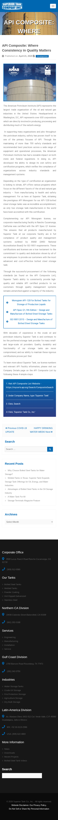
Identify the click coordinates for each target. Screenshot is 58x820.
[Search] (50, 449)
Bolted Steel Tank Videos (15, 760)
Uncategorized (42, 56)
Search (7, 769)
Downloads (9, 752)
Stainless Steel (10, 600)
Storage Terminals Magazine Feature (24, 500)
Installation (9, 645)
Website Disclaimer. (20, 805)
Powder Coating (11, 592)
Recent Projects (11, 756)
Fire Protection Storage (15, 694)
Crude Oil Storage (12, 690)
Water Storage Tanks (13, 686)
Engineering (10, 637)
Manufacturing (11, 641)
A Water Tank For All (16, 496)
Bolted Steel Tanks (12, 584)
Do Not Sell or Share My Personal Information (29, 809)
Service (7, 649)
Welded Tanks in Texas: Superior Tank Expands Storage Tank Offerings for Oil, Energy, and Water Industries (27, 481)
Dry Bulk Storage (12, 702)
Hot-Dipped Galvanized (15, 596)
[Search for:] (29, 449)
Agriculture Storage (13, 698)
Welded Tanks (10, 588)
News (6, 748)
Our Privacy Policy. (38, 805)
